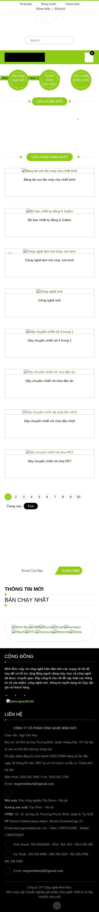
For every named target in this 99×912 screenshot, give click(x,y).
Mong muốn (48, 4)
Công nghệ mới (49, 300)
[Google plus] (50, 19)
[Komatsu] (72, 626)
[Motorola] (61, 631)
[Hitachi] (18, 631)
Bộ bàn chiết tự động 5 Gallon (49, 220)
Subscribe (71, 570)
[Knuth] (58, 626)
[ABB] (34, 626)
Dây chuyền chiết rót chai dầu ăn (49, 381)
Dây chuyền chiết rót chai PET (50, 461)
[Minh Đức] (20, 626)
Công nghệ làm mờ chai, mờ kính (49, 260)
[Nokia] (76, 631)
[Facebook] (39, 19)
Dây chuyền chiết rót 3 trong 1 (50, 340)
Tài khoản (26, 4)
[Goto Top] (57, 906)
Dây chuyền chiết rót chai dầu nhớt (49, 421)
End (31, 506)
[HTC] (30, 631)
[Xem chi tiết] (68, 204)
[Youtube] (60, 19)
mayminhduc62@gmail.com (34, 784)
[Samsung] (44, 631)
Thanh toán (72, 4)
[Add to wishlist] (30, 204)
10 (78, 497)
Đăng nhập (43, 8)
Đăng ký (60, 8)
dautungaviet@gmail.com (30, 828)
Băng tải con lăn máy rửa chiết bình (50, 179)
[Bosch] (45, 626)
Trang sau (14, 506)
